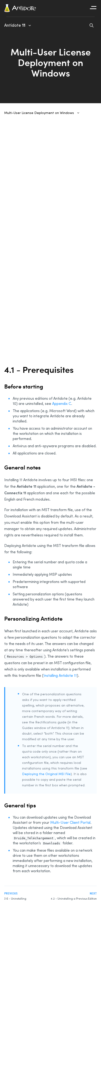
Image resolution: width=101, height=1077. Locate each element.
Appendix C (61, 403)
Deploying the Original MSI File (46, 774)
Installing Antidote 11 (60, 675)
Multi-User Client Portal (70, 822)
